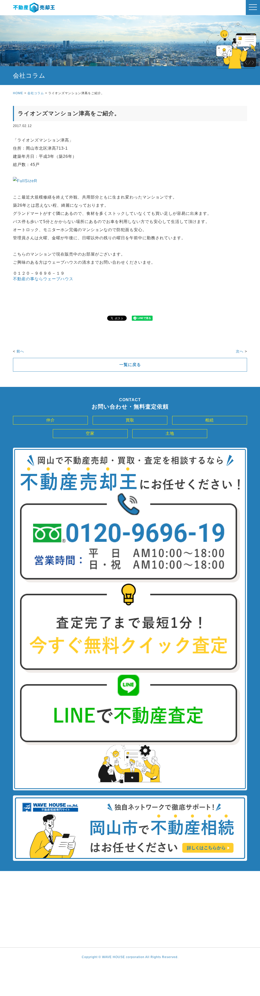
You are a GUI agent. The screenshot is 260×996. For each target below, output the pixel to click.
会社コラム (35, 93)
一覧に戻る (130, 364)
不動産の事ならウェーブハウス (43, 279)
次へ (239, 351)
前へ (20, 351)
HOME (18, 93)
